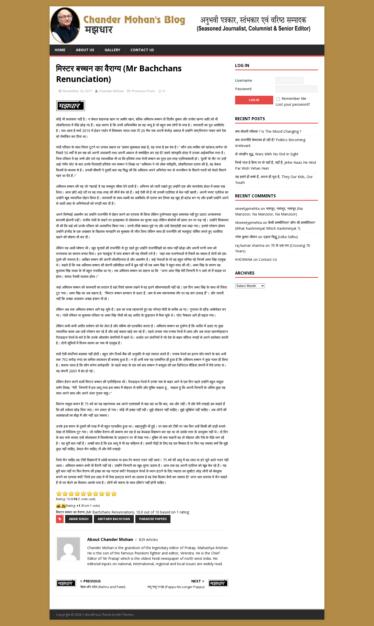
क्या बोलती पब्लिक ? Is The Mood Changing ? (268, 131)
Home (60, 49)
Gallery (112, 49)
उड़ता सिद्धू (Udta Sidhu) (280, 236)
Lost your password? (293, 104)
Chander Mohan (111, 91)
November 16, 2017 (77, 91)
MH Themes (125, 615)
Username (243, 80)
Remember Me (294, 98)
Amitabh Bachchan (114, 519)
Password (243, 88)
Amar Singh (79, 519)
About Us (85, 49)
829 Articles (148, 539)
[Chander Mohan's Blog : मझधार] (180, 41)
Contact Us (142, 49)
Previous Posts (143, 91)
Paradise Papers (153, 519)
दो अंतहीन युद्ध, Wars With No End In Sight (266, 154)
